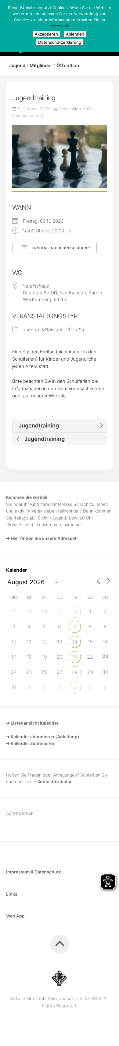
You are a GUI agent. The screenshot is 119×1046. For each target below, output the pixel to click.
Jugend (17, 65)
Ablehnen (75, 34)
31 (75, 612)
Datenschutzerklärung (59, 42)
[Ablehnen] (111, 26)
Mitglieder (41, 65)
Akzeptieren (46, 34)
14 (75, 642)
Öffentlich (67, 65)
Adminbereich (20, 813)
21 (75, 657)
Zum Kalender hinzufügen (58, 248)
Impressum (59, 25)
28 (75, 672)
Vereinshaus (36, 286)
